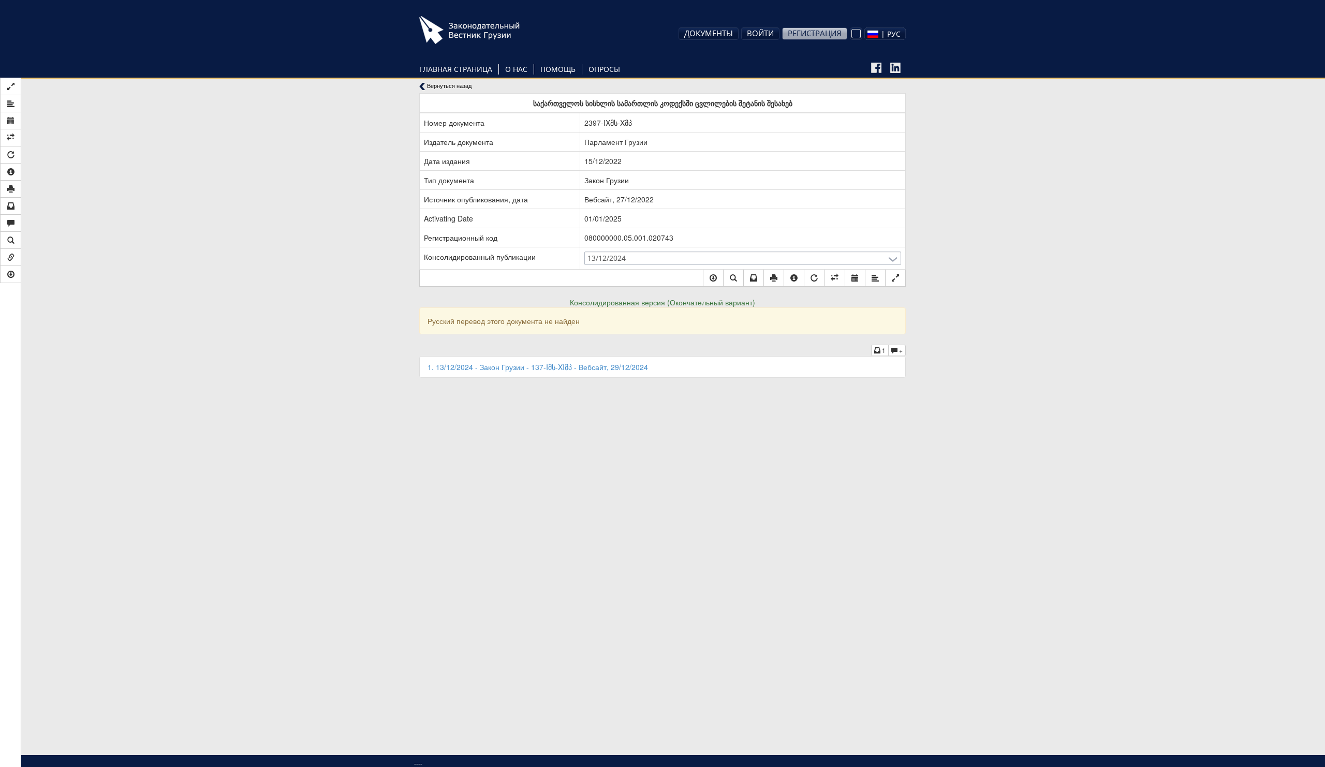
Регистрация (815, 33)
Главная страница (455, 69)
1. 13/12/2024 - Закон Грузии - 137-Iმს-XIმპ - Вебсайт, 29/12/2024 (538, 367)
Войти (760, 33)
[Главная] (484, 30)
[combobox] (885, 33)
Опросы (604, 69)
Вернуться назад (448, 86)
